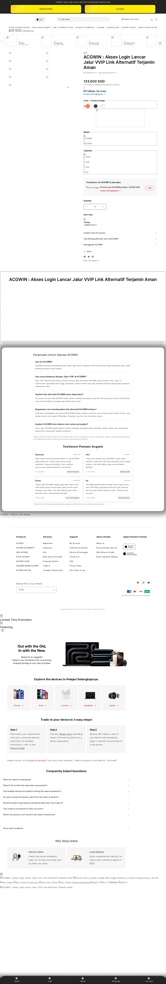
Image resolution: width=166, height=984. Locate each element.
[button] (19, 28)
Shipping (98, 85)
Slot (44, 552)
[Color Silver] (103, 106)
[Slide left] (56, 87)
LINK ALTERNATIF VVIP (62, 27)
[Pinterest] (93, 257)
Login (50, 981)
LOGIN (120, 9)
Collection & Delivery (79, 548)
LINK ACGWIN (22, 552)
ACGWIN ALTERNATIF (85, 27)
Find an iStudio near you (106, 548)
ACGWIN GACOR (128, 27)
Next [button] (156, 2)
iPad (41, 706)
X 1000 (87, 157)
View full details (90, 261)
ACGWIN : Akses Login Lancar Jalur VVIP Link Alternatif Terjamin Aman (83, 2)
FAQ (71, 561)
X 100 (86, 167)
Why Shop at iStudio (105, 552)
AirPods (65, 706)
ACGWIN (100, 27)
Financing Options (51, 561)
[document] (83, 930)
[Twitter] (89, 257)
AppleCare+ (48, 543)
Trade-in (46, 566)
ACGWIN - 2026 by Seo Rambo (15, 515)
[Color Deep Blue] (96, 106)
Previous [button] (10, 2)
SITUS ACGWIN (22, 557)
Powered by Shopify (142, 595)
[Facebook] (85, 257)
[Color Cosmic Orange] (87, 106)
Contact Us (75, 557)
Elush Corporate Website (107, 557)
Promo (17, 981)
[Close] (1, 615)
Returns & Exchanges (79, 552)
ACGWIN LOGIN (22, 561)
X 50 (86, 172)
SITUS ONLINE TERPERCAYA (21, 31)
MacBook (88, 706)
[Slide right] (80, 87)
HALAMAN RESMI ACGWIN (27, 566)
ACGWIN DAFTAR (23, 570)
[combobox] (83, 19)
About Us (100, 543)
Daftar (83, 981)
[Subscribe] (53, 590)
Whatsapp (116, 981)
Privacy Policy (76, 566)
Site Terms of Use (77, 570)
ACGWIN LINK (113, 27)
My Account (75, 543)
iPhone (17, 706)
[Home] (51, 19)
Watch (112, 706)
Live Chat (149, 981)
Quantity (87, 201)
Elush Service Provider (52, 557)
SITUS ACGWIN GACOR (19, 27)
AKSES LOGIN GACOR (147, 27)
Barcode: (102, 73)
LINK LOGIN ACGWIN (41, 27)
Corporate (47, 548)
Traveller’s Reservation (53, 570)
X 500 (87, 162)
